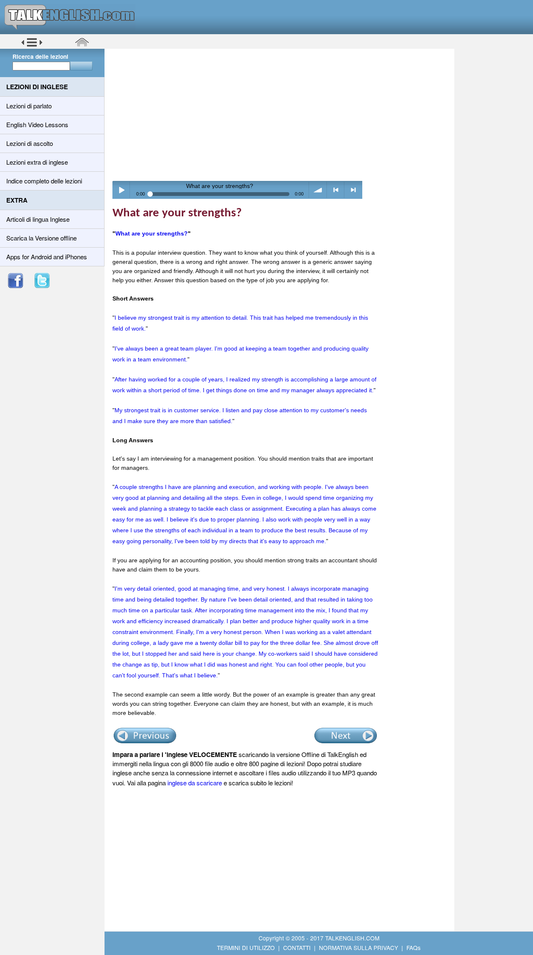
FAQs (413, 947)
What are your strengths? (151, 233)
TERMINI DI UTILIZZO (246, 947)
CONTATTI (297, 947)
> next (353, 190)
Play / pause (121, 190)
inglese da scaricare (194, 782)
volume (318, 190)
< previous (336, 190)
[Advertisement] (282, 114)
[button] (32, 45)
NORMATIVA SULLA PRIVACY (358, 947)
